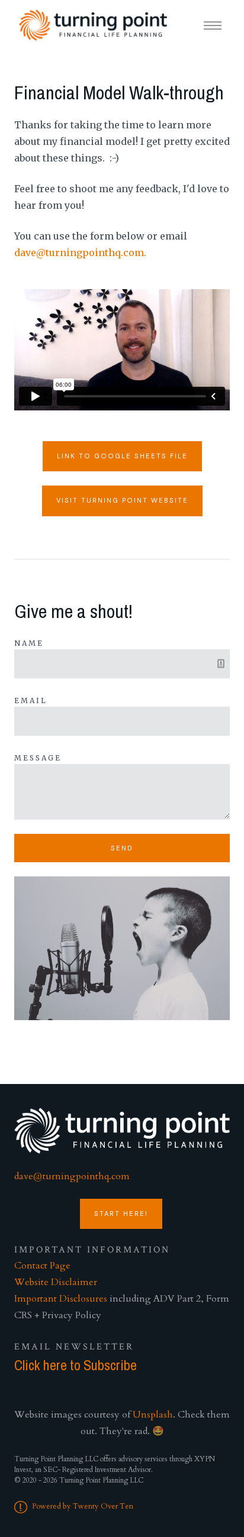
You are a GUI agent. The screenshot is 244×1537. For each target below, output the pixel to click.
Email (30, 700)
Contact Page (42, 1265)
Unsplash (153, 1414)
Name (29, 643)
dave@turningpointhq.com (72, 1176)
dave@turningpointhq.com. (80, 252)
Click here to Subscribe (75, 1364)
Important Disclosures (60, 1298)
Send (122, 848)
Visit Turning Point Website (122, 500)
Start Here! (121, 1213)
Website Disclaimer (55, 1282)
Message (38, 757)
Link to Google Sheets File (122, 456)
